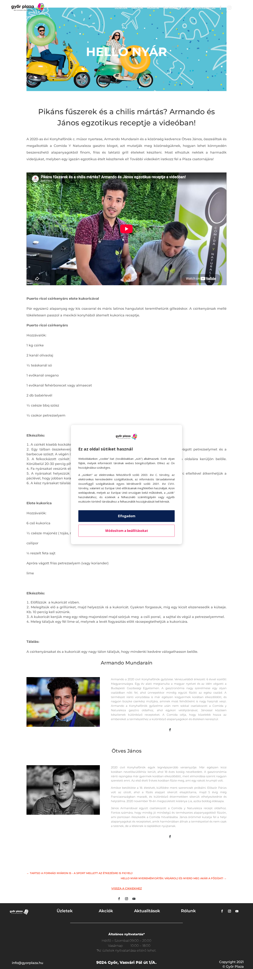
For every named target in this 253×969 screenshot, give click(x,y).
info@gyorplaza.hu (27, 963)
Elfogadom (126, 516)
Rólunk (153, 8)
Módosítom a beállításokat (126, 531)
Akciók (137, 8)
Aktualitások (147, 910)
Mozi (186, 8)
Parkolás (170, 8)
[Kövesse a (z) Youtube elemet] (134, 899)
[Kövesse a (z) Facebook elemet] (170, 730)
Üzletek (120, 8)
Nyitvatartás (204, 8)
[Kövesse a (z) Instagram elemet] (126, 899)
